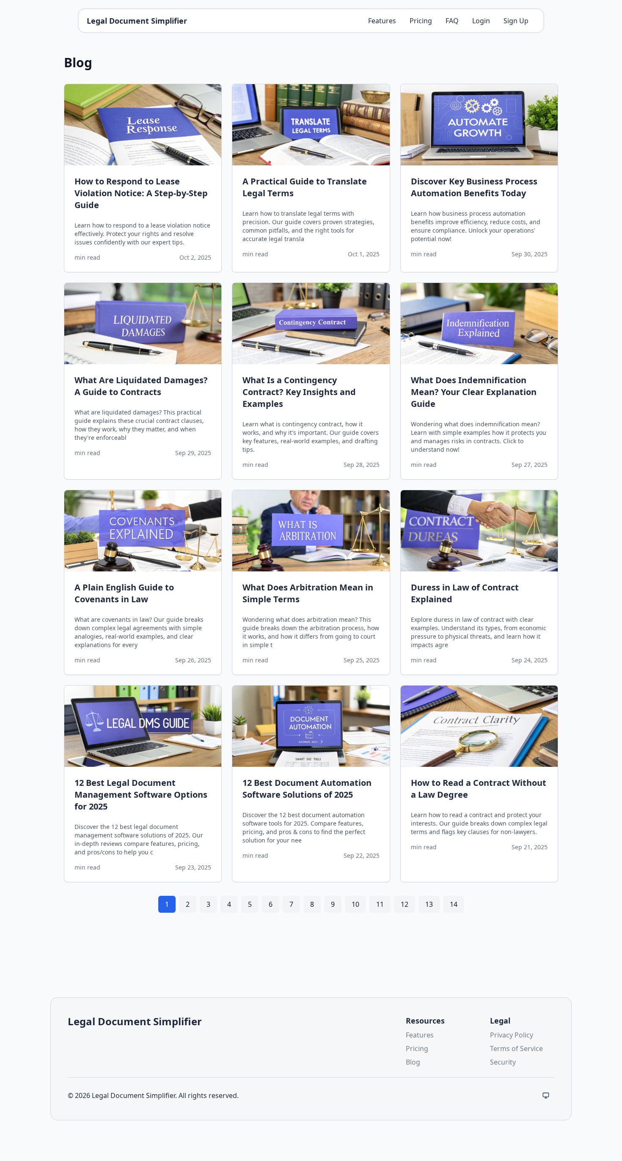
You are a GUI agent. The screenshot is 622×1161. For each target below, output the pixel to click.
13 (429, 904)
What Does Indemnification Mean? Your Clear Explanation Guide (474, 391)
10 (355, 904)
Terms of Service (516, 1048)
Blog (413, 1062)
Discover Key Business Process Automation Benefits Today (474, 187)
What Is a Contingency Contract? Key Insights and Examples (299, 391)
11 (380, 904)
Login (481, 20)
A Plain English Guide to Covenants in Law (124, 593)
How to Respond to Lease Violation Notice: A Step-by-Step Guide (141, 193)
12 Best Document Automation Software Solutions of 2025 (307, 788)
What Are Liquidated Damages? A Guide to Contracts (141, 386)
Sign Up (516, 20)
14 (453, 904)
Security (503, 1062)
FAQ (452, 20)
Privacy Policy (511, 1035)
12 (404, 904)
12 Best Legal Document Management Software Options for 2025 (140, 794)
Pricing (421, 20)
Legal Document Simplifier (137, 21)
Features (382, 20)
